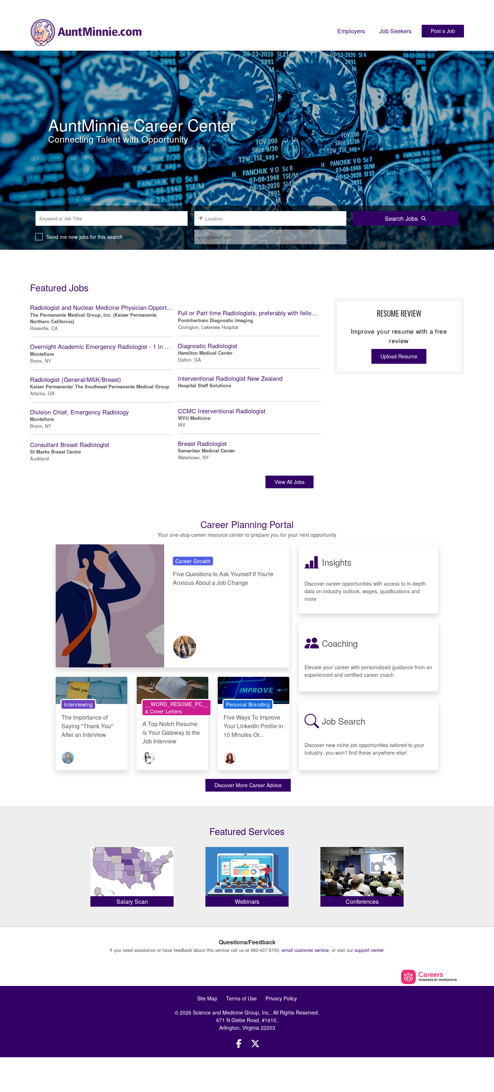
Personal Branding (248, 704)
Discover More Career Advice (248, 785)
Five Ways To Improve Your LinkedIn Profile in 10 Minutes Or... (253, 726)
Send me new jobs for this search (84, 236)
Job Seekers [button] (395, 31)
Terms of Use (241, 998)
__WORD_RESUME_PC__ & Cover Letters (176, 707)
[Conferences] (362, 875)
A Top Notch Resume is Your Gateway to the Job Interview (171, 732)
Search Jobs (401, 218)
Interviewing (78, 704)
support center (368, 949)
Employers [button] (351, 31)
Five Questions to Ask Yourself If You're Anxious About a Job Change (223, 578)
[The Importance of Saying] (91, 689)
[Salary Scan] (132, 875)
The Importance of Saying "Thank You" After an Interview (87, 726)
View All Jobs (289, 481)
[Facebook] (239, 1043)
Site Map (207, 998)
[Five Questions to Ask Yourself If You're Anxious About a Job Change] (110, 605)
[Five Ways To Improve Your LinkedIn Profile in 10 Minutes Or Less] (253, 689)
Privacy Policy (281, 998)
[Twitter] (255, 1043)
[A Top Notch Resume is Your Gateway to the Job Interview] (172, 689)
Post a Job (443, 30)
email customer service (305, 949)
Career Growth (192, 561)
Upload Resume (398, 356)
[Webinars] (247, 875)
